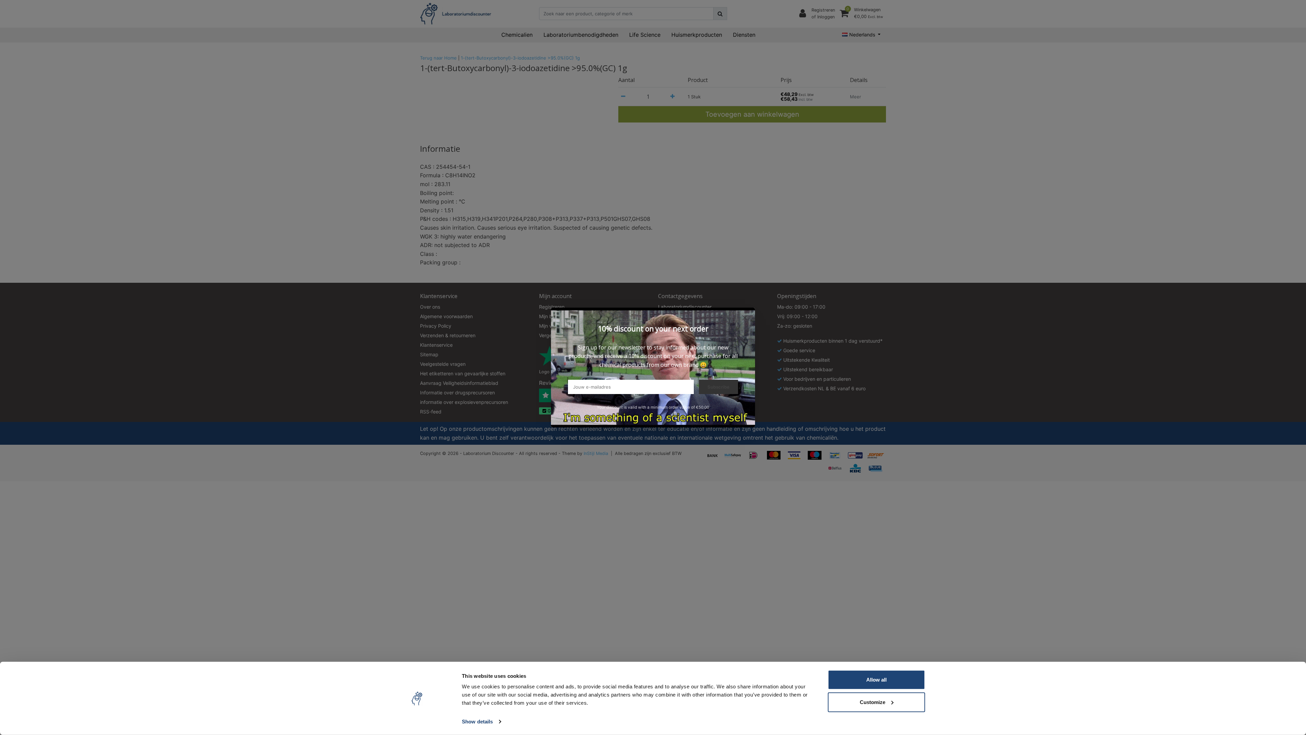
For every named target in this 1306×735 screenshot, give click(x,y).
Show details (477, 721)
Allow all (876, 680)
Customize (872, 702)
